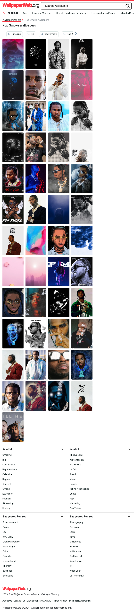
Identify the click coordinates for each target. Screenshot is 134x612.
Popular (87, 600)
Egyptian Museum (41, 13)
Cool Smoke (50, 34)
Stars (72, 532)
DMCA (43, 600)
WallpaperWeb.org (11, 20)
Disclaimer (32, 600)
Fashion (6, 498)
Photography (76, 522)
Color (5, 551)
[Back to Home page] (20, 5)
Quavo (73, 493)
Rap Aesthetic (74, 34)
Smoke (6, 489)
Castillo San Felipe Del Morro (71, 13)
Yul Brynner (76, 551)
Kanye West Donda (79, 489)
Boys (72, 537)
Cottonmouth (77, 575)
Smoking (16, 34)
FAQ (49, 600)
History (6, 508)
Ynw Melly (8, 537)
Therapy (7, 566)
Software (75, 527)
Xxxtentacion (77, 460)
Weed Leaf (75, 570)
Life (5, 532)
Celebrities (8, 474)
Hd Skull (74, 546)
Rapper (6, 479)
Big (32, 34)
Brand (73, 474)
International (9, 561)
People (73, 484)
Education (7, 493)
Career (6, 527)
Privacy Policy (60, 600)
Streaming (8, 503)
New (79, 600)
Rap (72, 498)
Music (73, 479)
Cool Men (7, 556)
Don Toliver (75, 508)
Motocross (75, 541)
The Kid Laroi (76, 455)
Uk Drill (73, 469)
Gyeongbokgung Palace (103, 13)
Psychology (9, 546)
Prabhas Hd (76, 556)
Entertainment (10, 522)
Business (7, 570)
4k (71, 566)
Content (6, 484)
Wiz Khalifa (75, 464)
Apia (25, 13)
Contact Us (19, 600)
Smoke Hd (8, 575)
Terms (72, 600)
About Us (7, 600)
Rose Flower (76, 561)
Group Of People (11, 541)
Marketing (75, 503)
